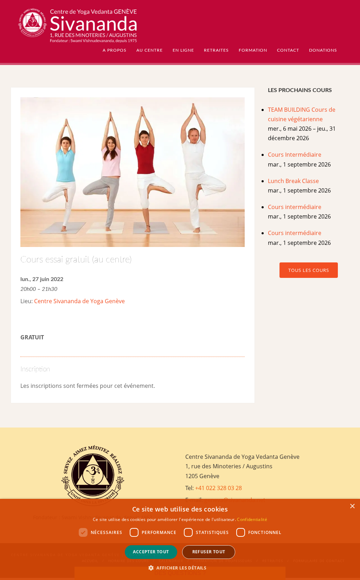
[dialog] (180, 539)
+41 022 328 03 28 (218, 488)
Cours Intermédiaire (294, 154)
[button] (180, 568)
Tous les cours (308, 270)
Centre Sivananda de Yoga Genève (79, 301)
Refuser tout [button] (208, 552)
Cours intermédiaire (294, 207)
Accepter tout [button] (151, 552)
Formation (253, 50)
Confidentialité (252, 519)
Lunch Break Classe (293, 181)
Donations (323, 50)
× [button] (352, 506)
